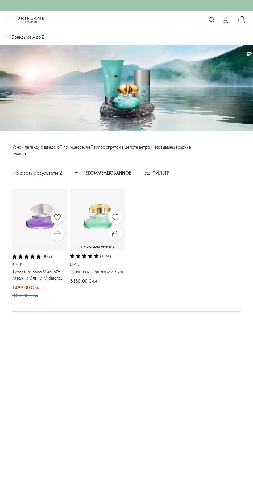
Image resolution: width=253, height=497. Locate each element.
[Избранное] (57, 217)
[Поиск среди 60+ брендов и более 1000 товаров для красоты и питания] (211, 19)
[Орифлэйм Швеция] (30, 19)
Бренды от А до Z (28, 37)
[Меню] (8, 20)
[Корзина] (241, 19)
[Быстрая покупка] (57, 234)
